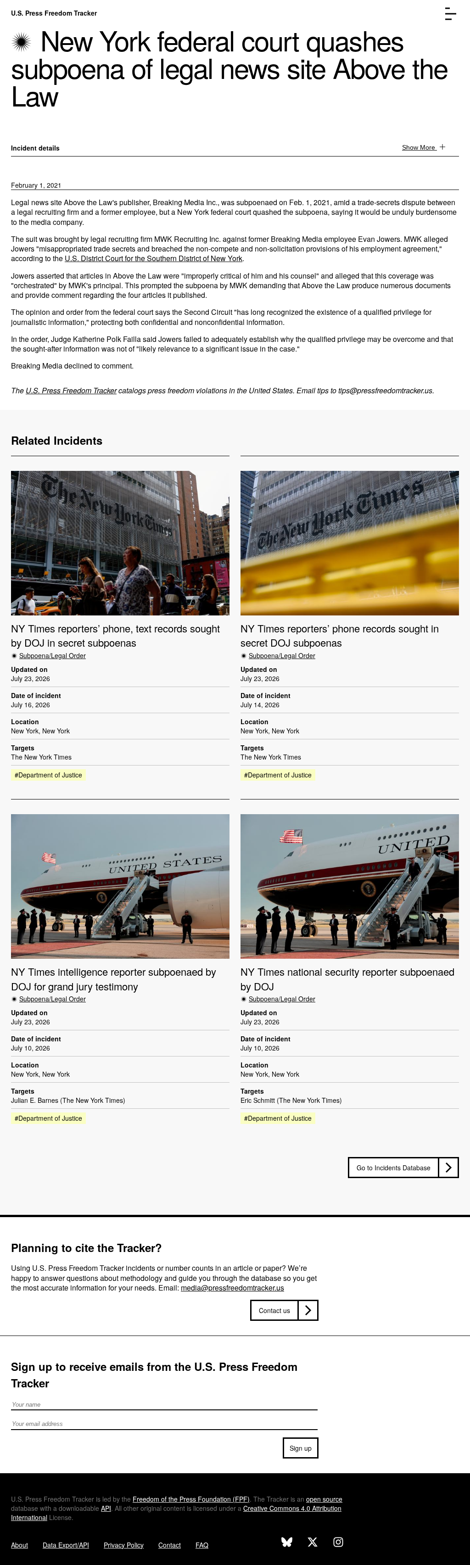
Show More (419, 147)
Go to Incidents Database (394, 1167)
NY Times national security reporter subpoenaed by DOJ (347, 978)
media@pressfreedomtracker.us (232, 1287)
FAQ (202, 1544)
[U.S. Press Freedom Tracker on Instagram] (338, 1543)
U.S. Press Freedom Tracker (54, 12)
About (19, 1544)
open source (324, 1499)
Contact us (274, 1310)
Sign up (301, 1448)
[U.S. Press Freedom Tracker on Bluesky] (286, 1543)
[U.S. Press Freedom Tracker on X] (312, 1543)
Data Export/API (66, 1544)
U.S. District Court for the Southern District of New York (153, 258)
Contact (169, 1544)
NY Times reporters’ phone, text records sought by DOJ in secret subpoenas (115, 635)
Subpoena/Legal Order (52, 655)
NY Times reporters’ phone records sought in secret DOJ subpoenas (340, 635)
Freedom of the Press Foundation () (191, 1499)
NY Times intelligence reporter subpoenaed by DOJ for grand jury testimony (113, 978)
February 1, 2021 (36, 185)
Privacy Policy (124, 1544)
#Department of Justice (48, 774)
